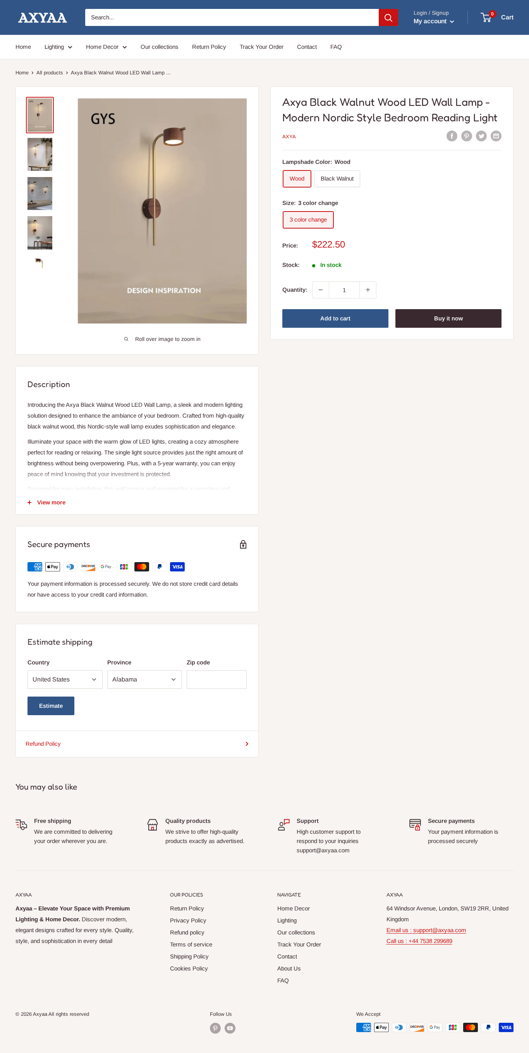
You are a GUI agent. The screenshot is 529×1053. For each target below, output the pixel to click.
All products (49, 73)
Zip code (198, 662)
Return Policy (209, 46)
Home (23, 46)
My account (431, 21)
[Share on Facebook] (452, 135)
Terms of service (191, 944)
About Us (289, 968)
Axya (289, 136)
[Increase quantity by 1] (368, 290)
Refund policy (187, 932)
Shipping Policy (189, 956)
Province (119, 662)
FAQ (336, 46)
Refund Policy (43, 743)
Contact (307, 46)
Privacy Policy (188, 920)
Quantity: (294, 289)
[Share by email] (496, 135)
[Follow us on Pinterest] (215, 1028)
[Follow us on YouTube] (230, 1028)
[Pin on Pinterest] (466, 135)
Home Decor (102, 46)
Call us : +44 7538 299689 (419, 941)
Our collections (160, 46)
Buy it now (448, 318)
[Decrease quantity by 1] (321, 290)
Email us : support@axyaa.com (426, 930)
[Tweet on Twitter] (481, 135)
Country (38, 662)
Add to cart (335, 318)
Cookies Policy (189, 968)
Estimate (51, 705)
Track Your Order (261, 46)
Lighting (54, 46)
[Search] (388, 17)
